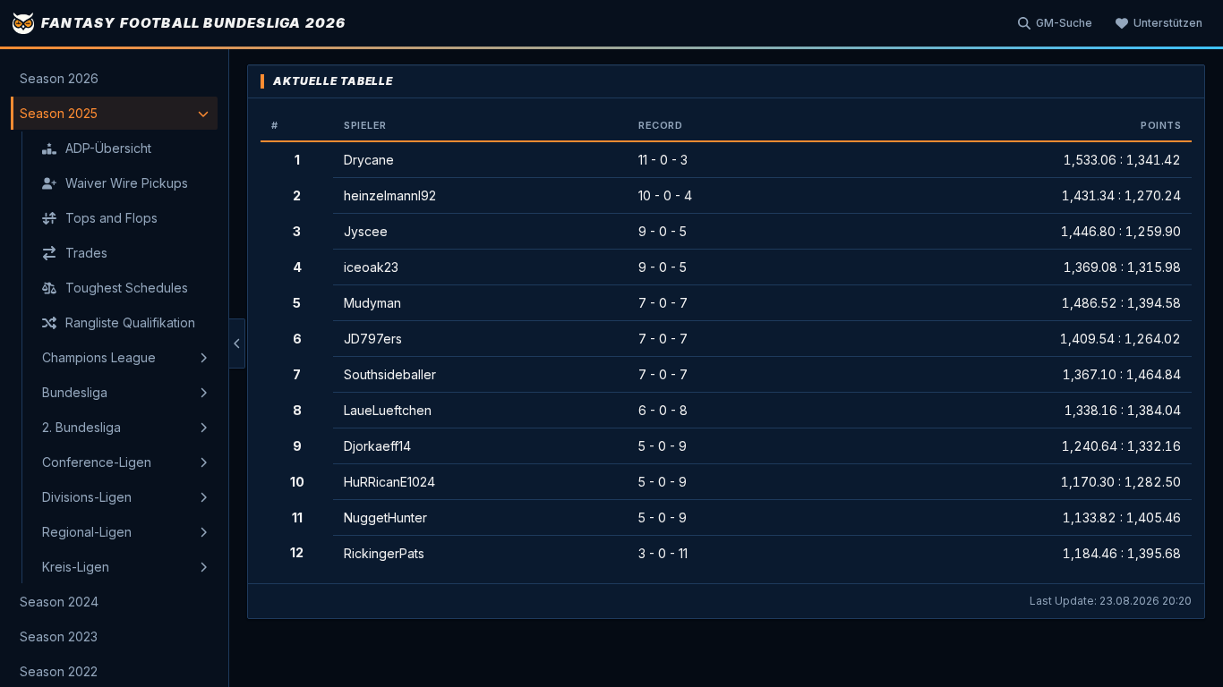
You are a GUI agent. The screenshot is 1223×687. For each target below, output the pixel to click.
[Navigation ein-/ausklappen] (237, 343)
